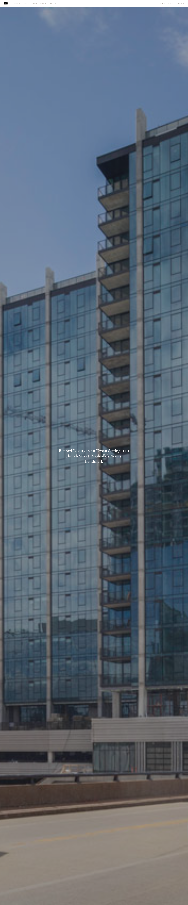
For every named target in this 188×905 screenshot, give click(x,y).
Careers (162, 3)
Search (179, 3)
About (35, 3)
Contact (171, 3)
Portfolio (16, 3)
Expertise (26, 3)
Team (50, 3)
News (56, 3)
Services (43, 3)
